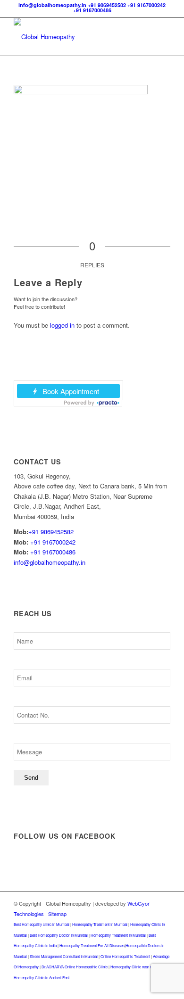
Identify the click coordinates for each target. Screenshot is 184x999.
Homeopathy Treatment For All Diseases (92, 945)
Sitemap (57, 913)
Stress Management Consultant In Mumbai (64, 956)
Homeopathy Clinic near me (132, 966)
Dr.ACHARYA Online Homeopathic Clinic (75, 966)
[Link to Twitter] (135, 987)
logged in (62, 325)
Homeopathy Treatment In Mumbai (99, 924)
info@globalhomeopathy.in (52, 4)
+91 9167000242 (146, 4)
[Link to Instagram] (149, 987)
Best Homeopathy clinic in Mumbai (41, 924)
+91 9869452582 (107, 4)
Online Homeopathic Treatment (125, 956)
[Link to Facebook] (121, 987)
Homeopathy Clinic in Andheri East (41, 977)
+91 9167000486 (92, 10)
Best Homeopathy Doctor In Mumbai (59, 935)
